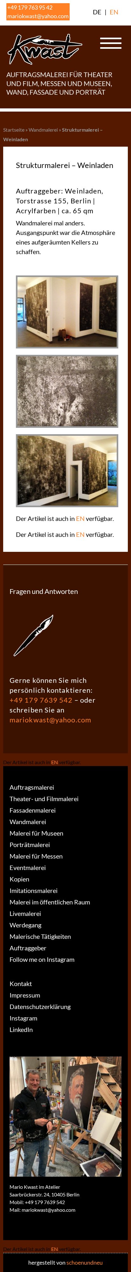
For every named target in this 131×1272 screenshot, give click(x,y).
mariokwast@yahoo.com (38, 15)
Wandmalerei (43, 130)
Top (123, 1263)
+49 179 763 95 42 (29, 7)
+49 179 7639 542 (41, 700)
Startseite (13, 130)
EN (114, 12)
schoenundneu (84, 1262)
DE (97, 12)
